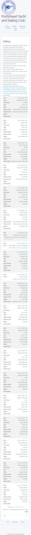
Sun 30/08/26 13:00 (22, 98)
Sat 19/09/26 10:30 (23, 188)
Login (15, 30)
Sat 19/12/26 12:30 (23, 395)
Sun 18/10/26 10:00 (22, 440)
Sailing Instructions (18, 86)
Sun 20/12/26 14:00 (22, 120)
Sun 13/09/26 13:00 (22, 274)
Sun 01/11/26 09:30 (22, 463)
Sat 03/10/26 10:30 (23, 305)
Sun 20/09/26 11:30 (22, 210)
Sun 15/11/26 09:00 (22, 485)
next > (17, 507)
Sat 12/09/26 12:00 (23, 165)
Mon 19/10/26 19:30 (22, 243)
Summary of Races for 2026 (18, 90)
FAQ (8, 522)
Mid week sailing (7, 86)
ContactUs (15, 522)
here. (13, 67)
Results (14, 26)
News (15, 28)
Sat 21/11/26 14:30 (23, 373)
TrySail (22, 522)
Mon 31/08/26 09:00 (22, 252)
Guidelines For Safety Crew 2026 (11, 88)
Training (22, 28)
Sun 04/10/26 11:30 (22, 418)
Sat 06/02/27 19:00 (23, 232)
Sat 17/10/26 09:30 (23, 328)
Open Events (6, 71)
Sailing (7, 26)
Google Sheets (15, 69)
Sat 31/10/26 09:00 (23, 350)
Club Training (6, 78)
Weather (8, 28)
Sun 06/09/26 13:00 (22, 283)
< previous (10, 507)
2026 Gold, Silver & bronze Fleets (14, 93)
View (26, 512)
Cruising (5, 75)
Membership (22, 26)
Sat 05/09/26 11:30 (23, 143)
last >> (22, 507)
